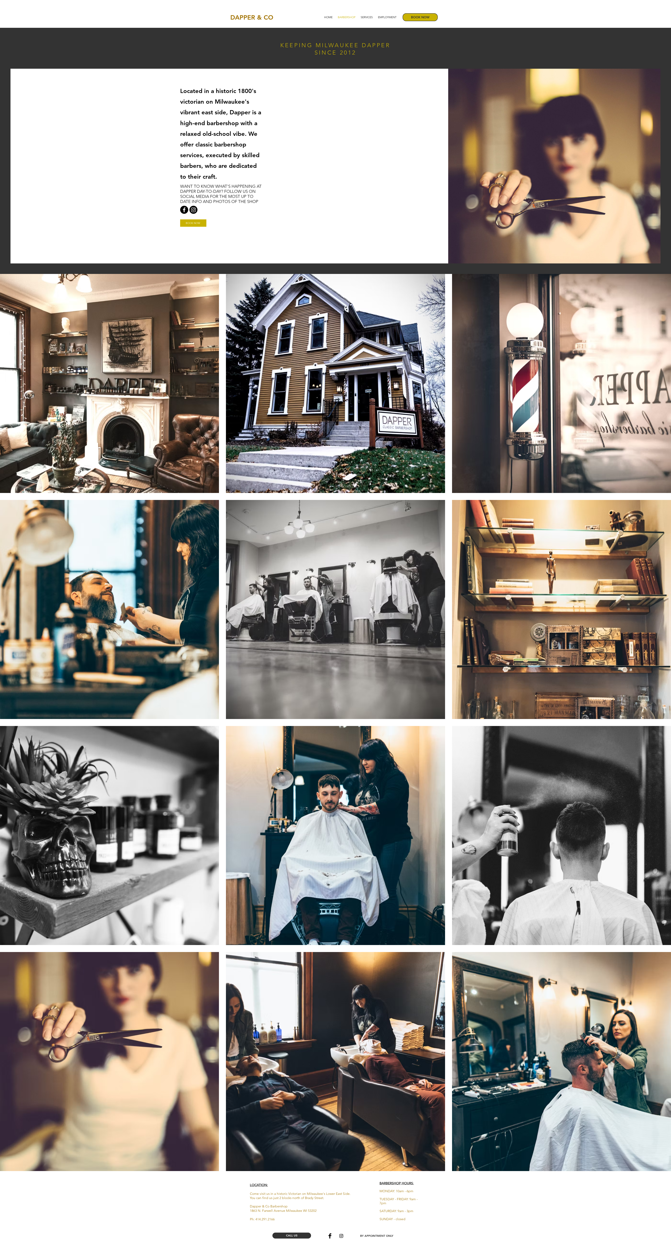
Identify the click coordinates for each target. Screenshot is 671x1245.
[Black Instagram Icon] (341, 1236)
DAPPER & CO (252, 17)
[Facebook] (184, 210)
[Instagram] (193, 210)
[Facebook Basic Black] (330, 1236)
